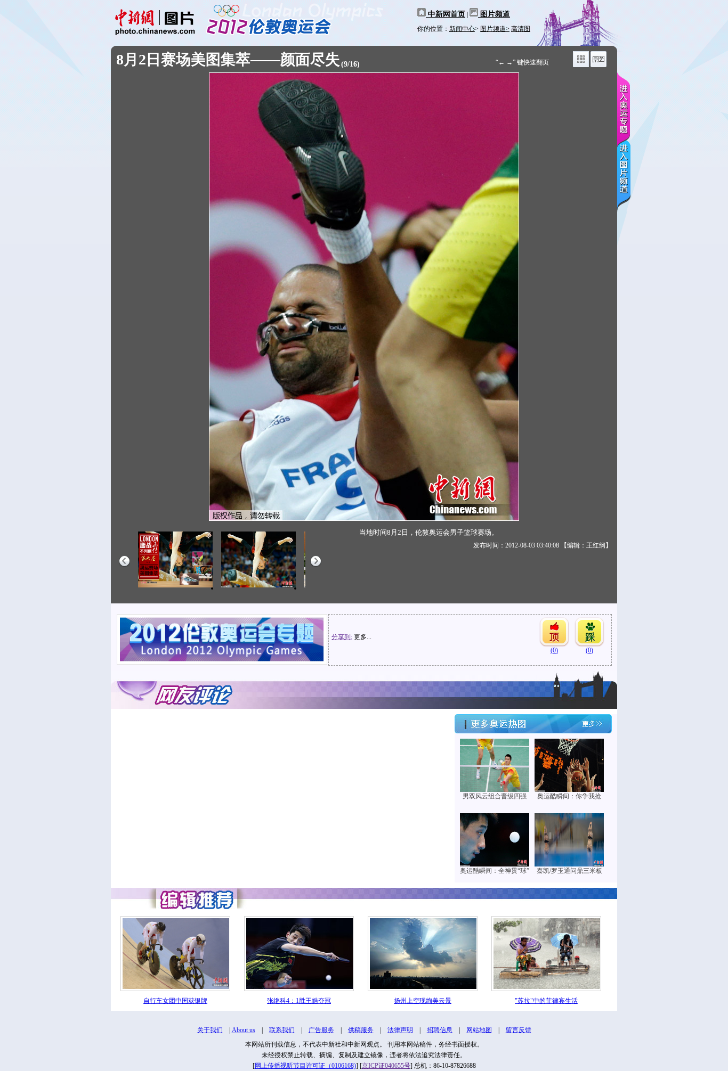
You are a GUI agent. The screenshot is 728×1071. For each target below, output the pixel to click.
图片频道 (494, 14)
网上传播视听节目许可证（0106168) (305, 1065)
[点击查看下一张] (490, 296)
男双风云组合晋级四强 (495, 796)
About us (243, 1030)
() (554, 650)
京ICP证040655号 (386, 1065)
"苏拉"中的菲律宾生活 (546, 1000)
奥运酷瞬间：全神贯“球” (494, 870)
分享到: (341, 637)
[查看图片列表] (581, 65)
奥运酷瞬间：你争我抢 (569, 796)
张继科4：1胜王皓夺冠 (299, 1000)
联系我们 (282, 1030)
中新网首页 (445, 14)
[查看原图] (598, 65)
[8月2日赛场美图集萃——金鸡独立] (258, 588)
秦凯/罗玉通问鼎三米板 (569, 870)
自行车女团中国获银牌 (175, 1000)
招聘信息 (439, 1030)
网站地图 (479, 1030)
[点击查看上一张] (237, 296)
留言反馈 (518, 1030)
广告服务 (321, 1030)
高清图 (520, 28)
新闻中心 (462, 28)
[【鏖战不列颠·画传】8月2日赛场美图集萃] (175, 588)
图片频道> (494, 28)
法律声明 (400, 1030)
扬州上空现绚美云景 (422, 1000)
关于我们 (210, 1030)
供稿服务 (361, 1030)
